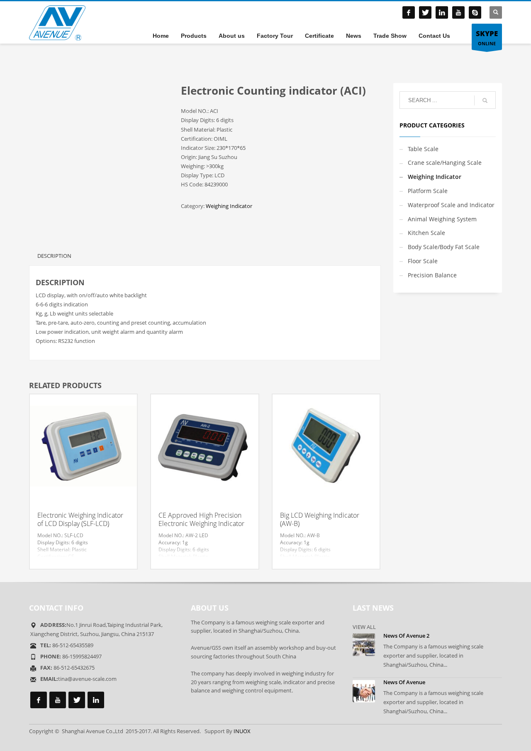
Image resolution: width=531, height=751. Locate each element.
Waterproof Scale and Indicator (451, 205)
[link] (442, 12)
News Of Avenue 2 (406, 635)
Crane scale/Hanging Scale (445, 162)
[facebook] (408, 12)
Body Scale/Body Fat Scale (444, 247)
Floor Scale (423, 261)
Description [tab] (54, 255)
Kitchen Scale (426, 233)
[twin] (425, 12)
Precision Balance (432, 275)
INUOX (242, 731)
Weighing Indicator (229, 206)
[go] (485, 100)
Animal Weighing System (442, 219)
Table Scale (423, 149)
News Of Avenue (404, 682)
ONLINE (487, 37)
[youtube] (458, 12)
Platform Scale (428, 191)
